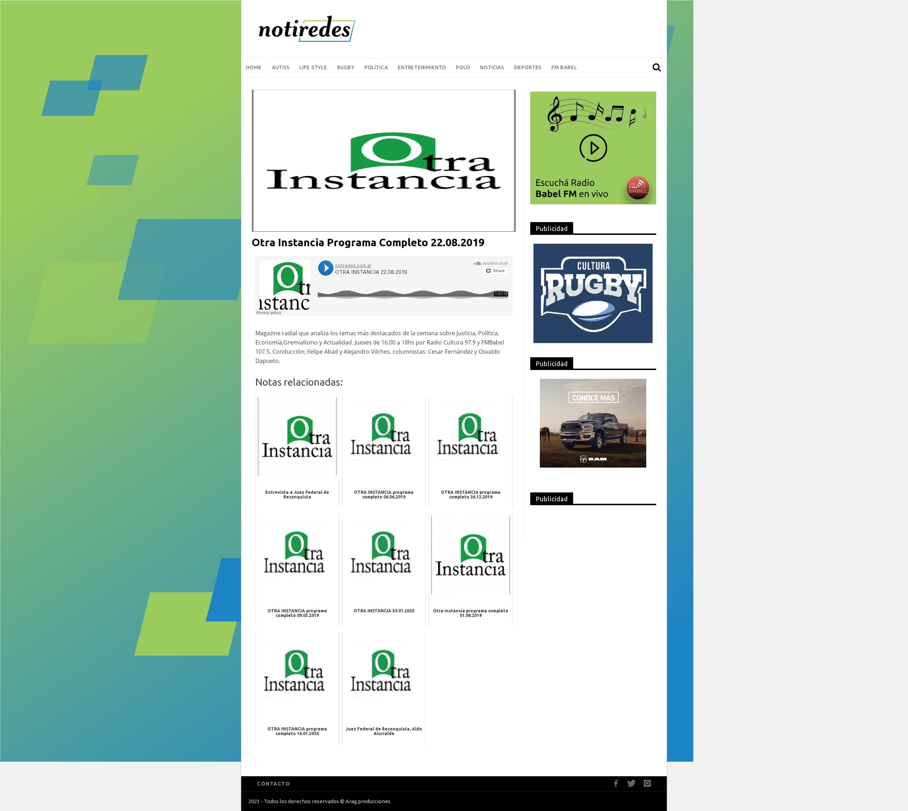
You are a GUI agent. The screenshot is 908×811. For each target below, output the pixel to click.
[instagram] (647, 783)
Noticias (492, 67)
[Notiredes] (318, 29)
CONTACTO (273, 784)
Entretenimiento (422, 67)
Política (376, 67)
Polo (463, 67)
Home (254, 67)
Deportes (528, 67)
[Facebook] (616, 783)
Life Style (313, 67)
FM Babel (564, 67)
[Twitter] (631, 783)
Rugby (346, 67)
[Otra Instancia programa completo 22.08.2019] (384, 160)
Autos (281, 67)
